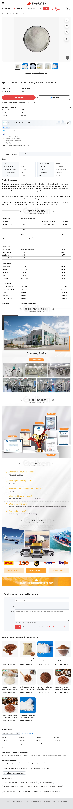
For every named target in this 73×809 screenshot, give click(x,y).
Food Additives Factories (28, 782)
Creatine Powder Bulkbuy (50, 791)
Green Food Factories (9, 787)
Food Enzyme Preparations (36, 764)
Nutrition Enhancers (33, 14)
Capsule (56, 737)
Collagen (21, 737)
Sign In (5, 145)
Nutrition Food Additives (32, 791)
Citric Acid (57, 740)
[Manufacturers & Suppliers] (36, 3)
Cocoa (38, 740)
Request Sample (31, 102)
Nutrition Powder (25, 787)
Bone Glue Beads (59, 744)
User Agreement (47, 801)
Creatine (4, 744)
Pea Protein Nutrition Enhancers (40, 768)
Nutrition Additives (39, 787)
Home (3, 14)
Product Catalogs (28, 733)
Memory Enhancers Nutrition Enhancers (15, 768)
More (3, 795)
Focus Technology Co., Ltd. (24, 801)
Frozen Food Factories (10, 782)
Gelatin (4, 737)
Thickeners (5, 740)
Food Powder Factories (46, 782)
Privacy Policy (64, 801)
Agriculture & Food (12, 14)
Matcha (38, 737)
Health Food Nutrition (55, 787)
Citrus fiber (22, 740)
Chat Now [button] (55, 97)
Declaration (56, 801)
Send (18, 627)
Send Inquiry (18, 97)
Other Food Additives (9, 764)
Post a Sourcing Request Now (57, 627)
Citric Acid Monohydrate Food (12, 791)
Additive (22, 764)
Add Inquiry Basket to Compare (36, 73)
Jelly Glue (22, 744)
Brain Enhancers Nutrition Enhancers (14, 773)
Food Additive (22, 14)
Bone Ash (39, 744)
